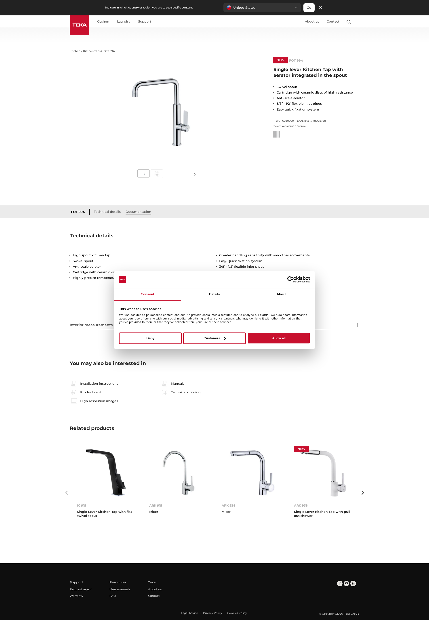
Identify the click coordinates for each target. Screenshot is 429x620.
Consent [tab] (147, 294)
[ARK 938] (250, 472)
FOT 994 (78, 212)
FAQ (112, 595)
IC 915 (81, 505)
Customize (212, 338)
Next (194, 174)
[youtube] (346, 583)
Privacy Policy (212, 613)
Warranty (76, 595)
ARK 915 (155, 505)
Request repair (81, 589)
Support (144, 21)
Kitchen (103, 21)
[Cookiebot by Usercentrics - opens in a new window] (290, 279)
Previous (66, 493)
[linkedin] (353, 583)
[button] (262, 7)
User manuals (119, 589)
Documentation (138, 212)
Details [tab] (214, 294)
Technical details (107, 212)
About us (312, 21)
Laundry (123, 21)
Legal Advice (189, 613)
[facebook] (340, 583)
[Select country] (357, 22)
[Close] (320, 8)
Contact (333, 21)
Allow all (279, 338)
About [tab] (281, 294)
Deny (150, 338)
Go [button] (309, 8)
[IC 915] (106, 472)
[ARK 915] (178, 472)
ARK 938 (228, 505)
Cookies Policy (237, 613)
